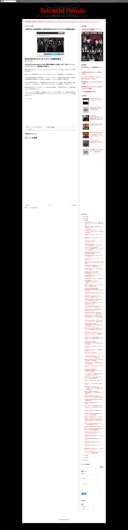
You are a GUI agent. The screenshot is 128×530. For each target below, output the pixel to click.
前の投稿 (74, 205)
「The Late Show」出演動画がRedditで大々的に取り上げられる (93, 374)
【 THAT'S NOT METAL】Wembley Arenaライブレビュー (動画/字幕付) (96, 108)
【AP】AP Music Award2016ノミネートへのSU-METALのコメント (93, 424)
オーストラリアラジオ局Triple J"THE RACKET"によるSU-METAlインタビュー (93, 407)
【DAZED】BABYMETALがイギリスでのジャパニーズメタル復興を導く (93, 357)
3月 (85, 455)
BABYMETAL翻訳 (26, 3)
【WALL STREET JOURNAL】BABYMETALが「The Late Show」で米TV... (93, 393)
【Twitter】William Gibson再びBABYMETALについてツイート (92, 272)
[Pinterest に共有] (54, 127)
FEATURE (92, 22)
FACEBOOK (97, 22)
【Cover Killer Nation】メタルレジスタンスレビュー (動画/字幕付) (93, 452)
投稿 (84, 507)
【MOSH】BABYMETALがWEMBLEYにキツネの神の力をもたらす (93, 300)
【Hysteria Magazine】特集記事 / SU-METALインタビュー (93, 310)
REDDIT (76, 22)
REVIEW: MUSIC (31, 22)
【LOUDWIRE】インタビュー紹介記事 (93, 278)
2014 (84, 460)
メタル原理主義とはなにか (88, 91)
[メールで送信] (47, 127)
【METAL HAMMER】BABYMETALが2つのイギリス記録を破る (93, 414)
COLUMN (71, 22)
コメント (85, 509)
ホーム (50, 205)
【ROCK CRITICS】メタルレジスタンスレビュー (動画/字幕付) (93, 285)
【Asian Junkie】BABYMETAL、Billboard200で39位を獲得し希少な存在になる (93, 290)
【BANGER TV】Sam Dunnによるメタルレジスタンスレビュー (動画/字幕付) (96, 151)
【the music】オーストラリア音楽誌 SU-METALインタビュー (93, 350)
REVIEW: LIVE (55, 22)
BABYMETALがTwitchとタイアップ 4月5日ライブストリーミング (93, 449)
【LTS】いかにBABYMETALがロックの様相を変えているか (93, 303)
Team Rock (30, 98)
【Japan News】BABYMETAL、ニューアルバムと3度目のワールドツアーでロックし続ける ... (93, 249)
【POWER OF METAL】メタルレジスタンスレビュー (96, 99)
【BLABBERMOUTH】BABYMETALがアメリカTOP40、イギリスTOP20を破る (93, 317)
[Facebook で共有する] (52, 127)
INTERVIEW (47, 22)
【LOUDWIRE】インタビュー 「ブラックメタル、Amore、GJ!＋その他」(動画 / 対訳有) (93, 231)
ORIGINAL (87, 22)
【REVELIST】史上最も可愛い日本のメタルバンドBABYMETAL (93, 377)
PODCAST (82, 22)
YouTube (65, 22)
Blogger (67, 519)
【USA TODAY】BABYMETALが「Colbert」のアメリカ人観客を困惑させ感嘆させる (93, 388)
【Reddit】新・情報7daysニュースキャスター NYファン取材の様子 (93, 266)
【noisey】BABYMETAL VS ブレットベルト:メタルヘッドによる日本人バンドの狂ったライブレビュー (96, 134)
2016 (84, 218)
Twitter (61, 22)
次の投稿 (27, 205)
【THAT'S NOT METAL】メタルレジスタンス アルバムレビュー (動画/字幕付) (93, 321)
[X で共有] (51, 127)
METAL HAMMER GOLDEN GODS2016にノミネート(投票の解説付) (93, 429)
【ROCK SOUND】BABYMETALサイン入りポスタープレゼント (93, 433)
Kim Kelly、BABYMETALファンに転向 (93, 417)
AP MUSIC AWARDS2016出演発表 (92, 426)
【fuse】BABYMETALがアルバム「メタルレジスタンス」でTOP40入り (93, 306)
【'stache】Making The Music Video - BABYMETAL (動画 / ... (93, 253)
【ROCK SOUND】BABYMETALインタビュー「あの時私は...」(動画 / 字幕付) (93, 329)
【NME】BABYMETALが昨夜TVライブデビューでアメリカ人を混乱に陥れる (93, 396)
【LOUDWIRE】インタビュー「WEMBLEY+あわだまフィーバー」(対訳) (93, 282)
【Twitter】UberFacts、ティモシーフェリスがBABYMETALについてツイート (93, 245)
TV (78, 22)
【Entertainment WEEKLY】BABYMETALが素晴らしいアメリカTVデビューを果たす (93, 370)
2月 (85, 457)
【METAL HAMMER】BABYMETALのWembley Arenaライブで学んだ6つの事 (93, 420)
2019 (84, 216)
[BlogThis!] (49, 127)
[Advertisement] (50, 111)
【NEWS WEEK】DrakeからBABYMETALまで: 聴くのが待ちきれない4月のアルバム (93, 325)
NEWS (40, 22)
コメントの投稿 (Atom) (32, 207)
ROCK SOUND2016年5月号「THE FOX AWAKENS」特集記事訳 (93, 360)
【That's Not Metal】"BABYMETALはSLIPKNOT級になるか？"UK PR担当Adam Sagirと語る (96, 117)
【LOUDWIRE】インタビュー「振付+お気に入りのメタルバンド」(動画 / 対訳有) (93, 223)
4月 (85, 220)
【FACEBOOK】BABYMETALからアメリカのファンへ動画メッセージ (93, 297)
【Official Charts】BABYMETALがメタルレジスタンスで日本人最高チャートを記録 (93, 338)
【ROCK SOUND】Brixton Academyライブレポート (96, 124)
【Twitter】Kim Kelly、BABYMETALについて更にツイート (96, 142)
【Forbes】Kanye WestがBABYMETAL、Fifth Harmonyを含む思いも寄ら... (93, 343)
